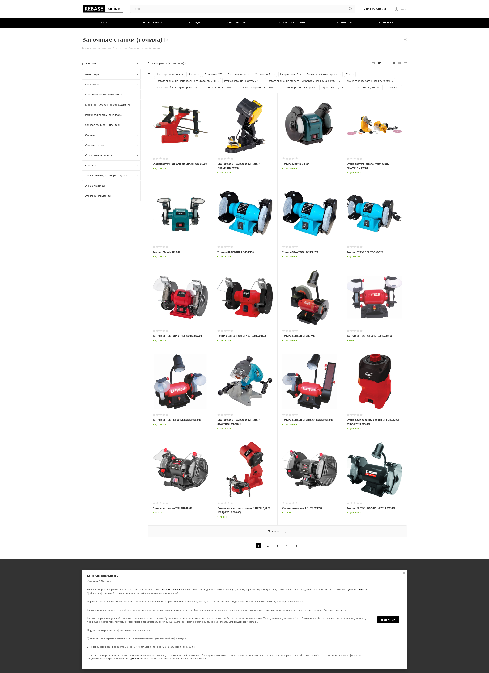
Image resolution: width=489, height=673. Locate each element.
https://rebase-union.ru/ (173, 589)
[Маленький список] (373, 63)
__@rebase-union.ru (356, 589)
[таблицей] (405, 63)
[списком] (399, 63)
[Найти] (350, 9)
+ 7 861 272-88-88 (373, 9)
